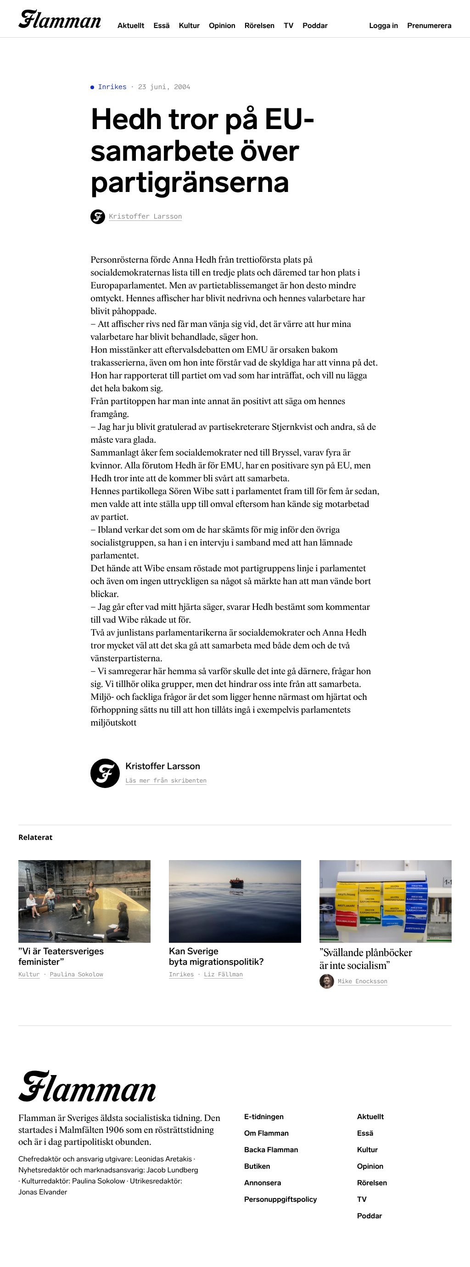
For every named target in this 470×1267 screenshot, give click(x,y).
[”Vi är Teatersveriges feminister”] (84, 901)
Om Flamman (266, 1133)
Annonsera (262, 1183)
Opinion (222, 26)
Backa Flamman (271, 1150)
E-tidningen (264, 1117)
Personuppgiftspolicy (280, 1199)
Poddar (315, 26)
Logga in (383, 26)
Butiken (257, 1166)
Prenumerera (429, 26)
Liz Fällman (223, 974)
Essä (161, 26)
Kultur (189, 26)
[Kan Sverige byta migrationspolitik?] (235, 901)
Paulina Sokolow (76, 974)
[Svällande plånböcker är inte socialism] (385, 901)
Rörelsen (259, 26)
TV (288, 26)
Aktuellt (131, 26)
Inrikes (112, 87)
